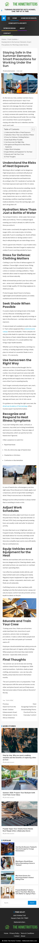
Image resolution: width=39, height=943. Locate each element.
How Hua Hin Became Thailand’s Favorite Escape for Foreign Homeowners (26, 849)
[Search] (35, 18)
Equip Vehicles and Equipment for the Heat (18, 152)
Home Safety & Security (17, 23)
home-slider (9, 700)
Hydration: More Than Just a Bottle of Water (19, 135)
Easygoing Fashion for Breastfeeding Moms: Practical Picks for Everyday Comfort (28, 709)
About (22, 28)
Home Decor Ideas (28, 18)
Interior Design (10, 28)
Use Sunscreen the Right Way (14, 142)
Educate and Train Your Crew (14, 154)
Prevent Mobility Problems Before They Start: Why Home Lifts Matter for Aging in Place (25, 891)
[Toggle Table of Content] (32, 129)
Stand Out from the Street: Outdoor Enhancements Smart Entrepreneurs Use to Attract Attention (10, 711)
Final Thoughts (11, 157)
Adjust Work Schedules (12, 149)
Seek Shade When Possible (13, 140)
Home (14, 18)
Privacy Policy (14, 933)
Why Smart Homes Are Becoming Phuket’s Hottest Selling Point (25, 877)
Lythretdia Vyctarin (9, 71)
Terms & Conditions (27, 933)
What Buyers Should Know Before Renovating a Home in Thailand (25, 863)
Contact (7, 33)
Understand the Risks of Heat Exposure (17, 132)
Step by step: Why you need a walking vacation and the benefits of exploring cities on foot (19, 757)
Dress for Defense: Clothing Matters (17, 137)
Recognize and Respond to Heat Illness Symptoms (17, 146)
